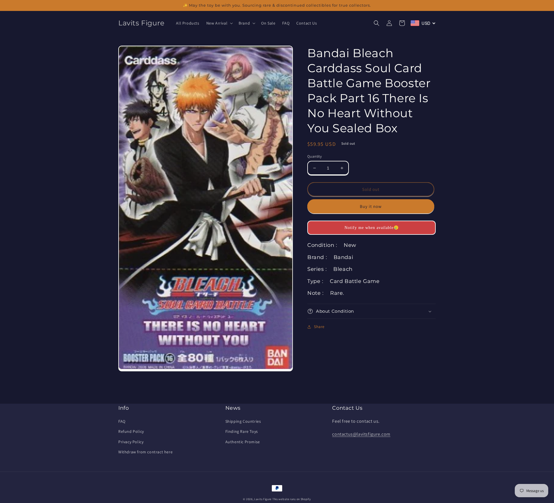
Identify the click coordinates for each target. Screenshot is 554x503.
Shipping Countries (243, 421)
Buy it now (371, 206)
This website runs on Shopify (291, 499)
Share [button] (319, 326)
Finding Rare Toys (241, 431)
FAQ (122, 421)
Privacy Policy (130, 441)
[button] (219, 23)
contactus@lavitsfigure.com (361, 434)
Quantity (314, 156)
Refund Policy (131, 431)
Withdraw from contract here (145, 451)
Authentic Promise (242, 441)
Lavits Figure (263, 499)
